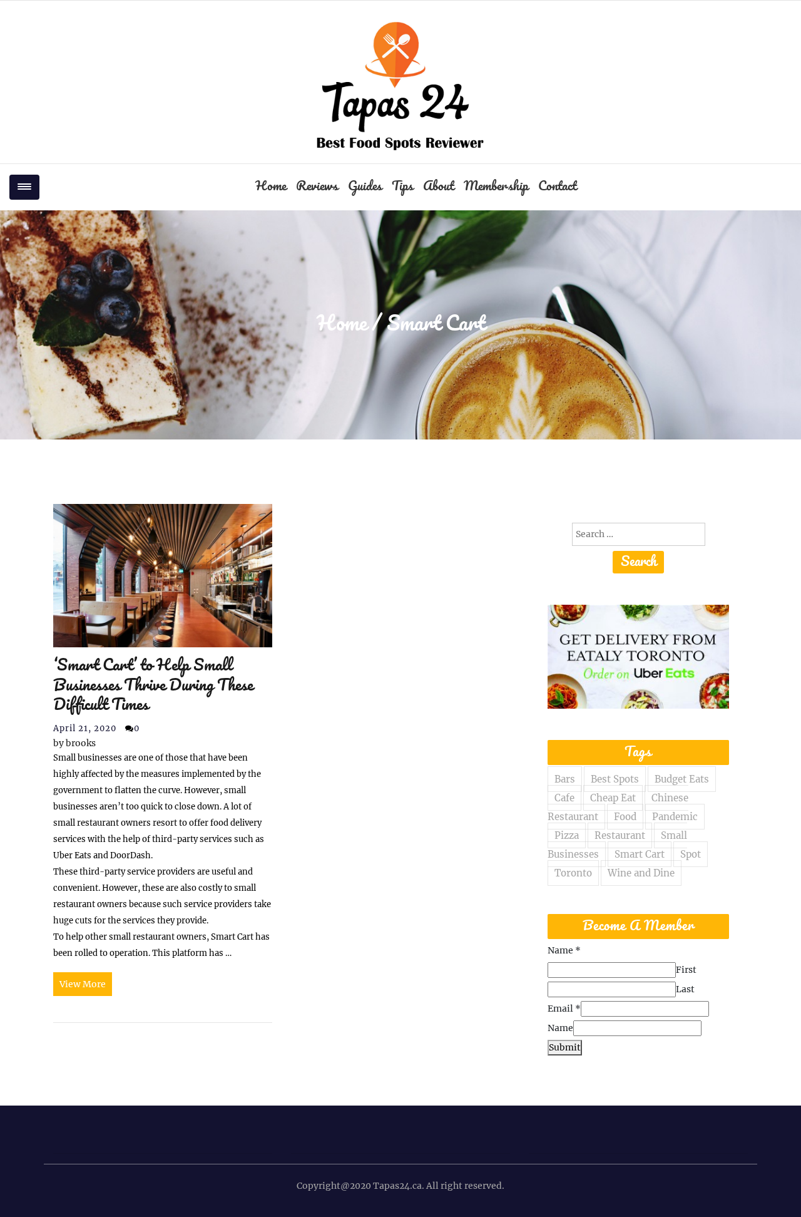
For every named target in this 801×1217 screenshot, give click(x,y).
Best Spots (615, 779)
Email (564, 1008)
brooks (74, 743)
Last (685, 989)
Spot (690, 854)
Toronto (573, 873)
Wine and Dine (641, 873)
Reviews (317, 187)
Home (270, 187)
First (686, 969)
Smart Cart (640, 854)
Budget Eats (682, 779)
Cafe (564, 798)
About (438, 187)
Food (625, 817)
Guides (365, 187)
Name (564, 950)
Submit (565, 1047)
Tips (402, 187)
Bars (564, 779)
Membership (496, 187)
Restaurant (619, 835)
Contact (557, 187)
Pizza (566, 835)
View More (82, 984)
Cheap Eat (613, 798)
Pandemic (675, 817)
